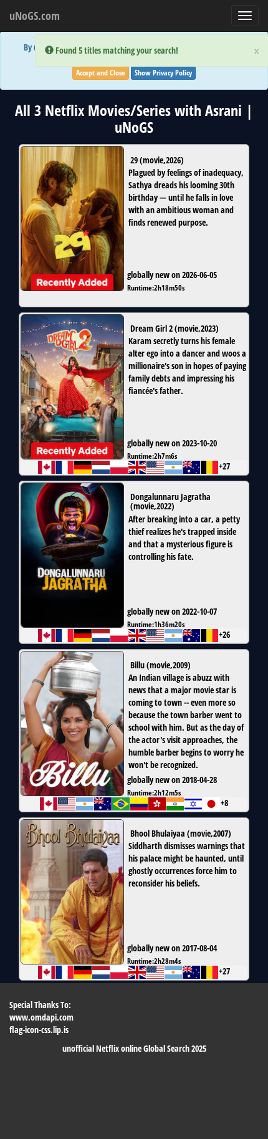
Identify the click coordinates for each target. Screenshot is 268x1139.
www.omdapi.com (41, 1017)
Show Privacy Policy (163, 72)
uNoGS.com (34, 15)
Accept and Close (100, 72)
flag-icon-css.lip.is (39, 1030)
